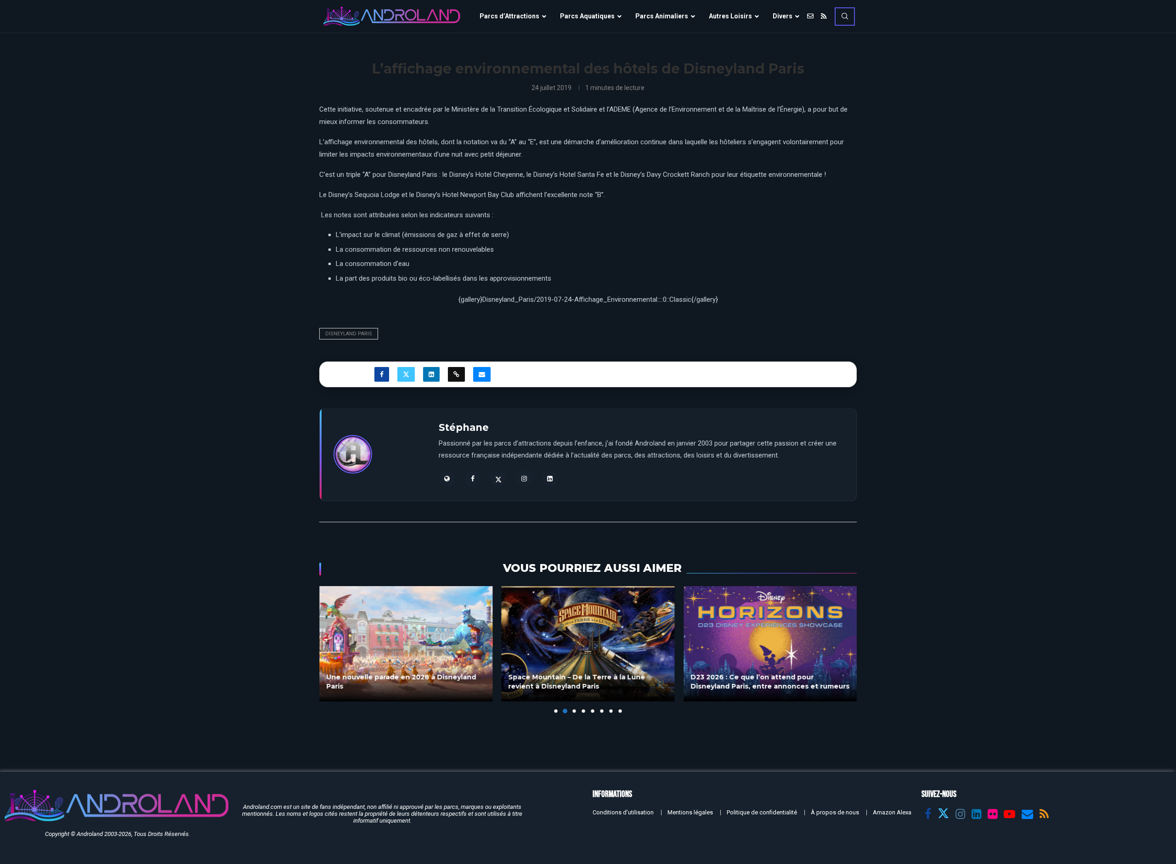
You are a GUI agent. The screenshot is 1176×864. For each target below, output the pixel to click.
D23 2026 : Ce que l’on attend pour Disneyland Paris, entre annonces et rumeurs (769, 682)
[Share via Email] (482, 374)
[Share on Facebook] (381, 374)
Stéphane (464, 427)
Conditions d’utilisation (623, 812)
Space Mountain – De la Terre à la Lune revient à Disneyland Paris (577, 682)
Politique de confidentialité (762, 812)
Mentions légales (690, 812)
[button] (331, 649)
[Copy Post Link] (456, 374)
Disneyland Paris (348, 334)
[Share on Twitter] (406, 374)
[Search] (845, 16)
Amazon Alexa (892, 812)
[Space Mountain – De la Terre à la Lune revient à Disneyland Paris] (588, 643)
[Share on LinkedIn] (431, 374)
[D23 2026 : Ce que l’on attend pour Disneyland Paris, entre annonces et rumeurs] (770, 643)
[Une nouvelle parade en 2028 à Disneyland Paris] (405, 643)
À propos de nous (835, 812)
